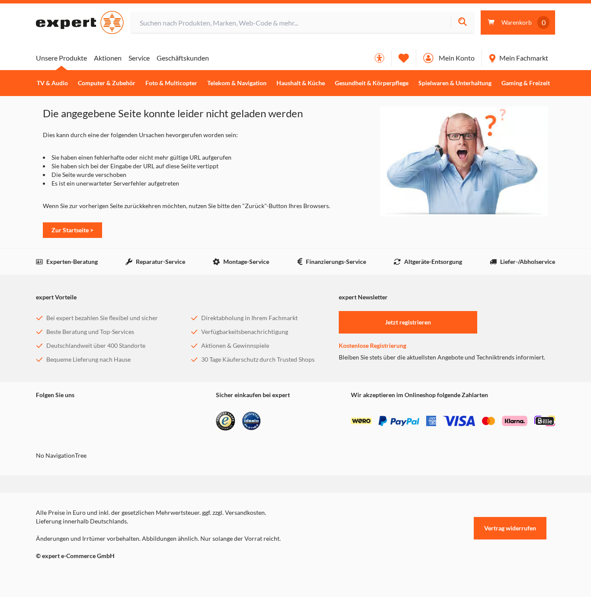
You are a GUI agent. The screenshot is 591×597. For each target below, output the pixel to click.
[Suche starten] (462, 22)
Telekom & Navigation (237, 83)
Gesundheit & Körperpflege (371, 83)
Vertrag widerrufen (510, 528)
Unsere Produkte (61, 58)
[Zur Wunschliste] (403, 58)
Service (139, 58)
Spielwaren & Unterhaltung (454, 83)
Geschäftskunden (183, 58)
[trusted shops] (225, 420)
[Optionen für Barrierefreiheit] (379, 58)
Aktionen (108, 58)
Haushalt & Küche (300, 83)
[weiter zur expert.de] (70, 574)
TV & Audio (52, 83)
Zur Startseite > (72, 230)
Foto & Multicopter (171, 83)
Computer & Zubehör (106, 83)
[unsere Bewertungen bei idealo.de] (251, 420)
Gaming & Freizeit (525, 83)
